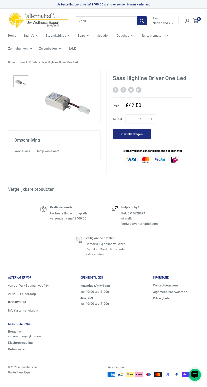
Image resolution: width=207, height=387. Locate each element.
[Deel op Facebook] (115, 89)
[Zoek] (142, 20)
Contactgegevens (165, 285)
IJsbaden (103, 35)
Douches (123, 35)
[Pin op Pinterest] (123, 89)
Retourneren (17, 349)
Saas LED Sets (28, 62)
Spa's (81, 35)
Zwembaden (48, 48)
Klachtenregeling (20, 342)
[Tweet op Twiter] (131, 89)
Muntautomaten (152, 35)
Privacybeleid (162, 298)
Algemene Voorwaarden (170, 292)
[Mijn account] (187, 21)
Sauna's (28, 35)
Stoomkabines (56, 35)
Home (12, 35)
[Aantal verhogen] (151, 119)
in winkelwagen (132, 134)
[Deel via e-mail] (139, 89)
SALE (72, 48)
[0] (195, 20)
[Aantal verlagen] (130, 119)
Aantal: (118, 119)
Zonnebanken (18, 48)
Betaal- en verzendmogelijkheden (24, 333)
